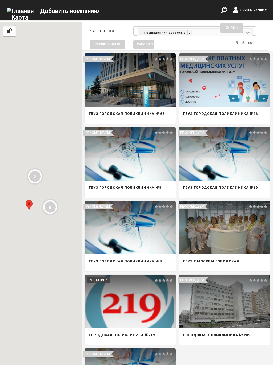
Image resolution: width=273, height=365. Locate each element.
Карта (19, 17)
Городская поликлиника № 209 (216, 335)
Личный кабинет (253, 10)
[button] (29, 205)
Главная (22, 11)
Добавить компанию (69, 11)
